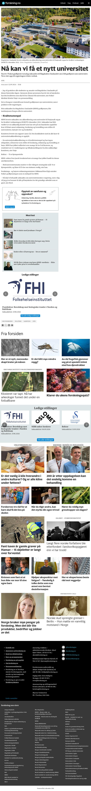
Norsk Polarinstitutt (40, 762)
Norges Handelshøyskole (42, 752)
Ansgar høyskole (9, 709)
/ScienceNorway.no (72, 659)
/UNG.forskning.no (72, 655)
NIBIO (6, 775)
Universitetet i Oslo (70, 761)
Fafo (6, 726)
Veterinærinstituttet (71, 773)
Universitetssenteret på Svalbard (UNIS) (76, 768)
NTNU (36, 721)
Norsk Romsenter (40, 767)
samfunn (27, 321)
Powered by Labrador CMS (45, 788)
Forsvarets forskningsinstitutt (13, 733)
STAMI (67, 733)
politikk (18, 321)
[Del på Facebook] (2, 325)
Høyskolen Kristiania (11, 755)
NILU (6, 781)
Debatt (63, 3)
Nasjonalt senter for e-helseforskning (46, 733)
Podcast (76, 3)
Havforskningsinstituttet (12, 743)
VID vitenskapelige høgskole (73, 776)
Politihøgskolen (69, 709)
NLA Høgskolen (39, 709)
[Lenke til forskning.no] (29, 2)
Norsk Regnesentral (40, 765)
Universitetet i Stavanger (72, 763)
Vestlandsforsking (70, 771)
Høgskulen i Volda (10, 750)
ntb (34, 321)
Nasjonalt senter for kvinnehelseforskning (47, 735)
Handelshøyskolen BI (11, 740)
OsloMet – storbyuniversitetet (43, 777)
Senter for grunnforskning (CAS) (74, 726)
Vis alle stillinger (45, 440)
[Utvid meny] (89, 3)
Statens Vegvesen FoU (71, 736)
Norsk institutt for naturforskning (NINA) (47, 772)
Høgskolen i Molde (10, 745)
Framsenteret (8, 735)
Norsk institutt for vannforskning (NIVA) (46, 775)
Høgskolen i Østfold (10, 748)
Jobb (82, 3)
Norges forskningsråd (41, 755)
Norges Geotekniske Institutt (43, 750)
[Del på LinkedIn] (8, 325)
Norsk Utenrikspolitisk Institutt (44, 770)
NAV (6, 772)
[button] (5, 293)
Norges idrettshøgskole (42, 760)
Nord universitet (39, 745)
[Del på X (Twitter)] (5, 325)
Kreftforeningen (9, 763)
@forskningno (71, 647)
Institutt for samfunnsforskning (14, 758)
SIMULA (67, 721)
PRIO (66, 712)
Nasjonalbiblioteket (40, 723)
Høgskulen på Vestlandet (12, 753)
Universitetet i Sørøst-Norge (73, 766)
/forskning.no (71, 651)
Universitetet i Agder (71, 753)
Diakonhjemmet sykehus (12, 719)
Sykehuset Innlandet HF (72, 743)
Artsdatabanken (9, 716)
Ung (69, 3)
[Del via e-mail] (12, 325)
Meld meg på (10, 207)
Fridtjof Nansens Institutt (12, 738)
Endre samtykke (11, 698)
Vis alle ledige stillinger (30, 316)
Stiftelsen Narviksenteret (72, 738)
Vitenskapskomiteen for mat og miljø (76, 778)
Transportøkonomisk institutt (74, 748)
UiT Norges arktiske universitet (74, 751)
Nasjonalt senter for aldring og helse (45, 730)
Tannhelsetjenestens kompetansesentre (76, 746)
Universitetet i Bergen (71, 756)
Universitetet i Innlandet (72, 758)
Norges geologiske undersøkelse (44, 757)
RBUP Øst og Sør (70, 714)
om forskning (7, 321)
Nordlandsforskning (41, 747)
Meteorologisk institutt (11, 770)
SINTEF (67, 724)
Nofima (37, 742)
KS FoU (7, 760)
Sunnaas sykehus (70, 741)
